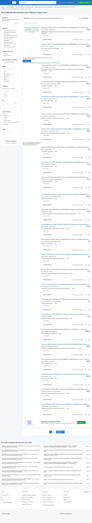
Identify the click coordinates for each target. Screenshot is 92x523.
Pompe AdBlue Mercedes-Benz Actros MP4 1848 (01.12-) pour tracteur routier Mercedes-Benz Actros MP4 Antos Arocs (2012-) (21, 451)
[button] (85, 39)
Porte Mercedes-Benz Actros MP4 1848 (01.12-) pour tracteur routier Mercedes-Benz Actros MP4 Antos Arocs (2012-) (20, 467)
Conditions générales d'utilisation (29, 495)
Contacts (3, 499)
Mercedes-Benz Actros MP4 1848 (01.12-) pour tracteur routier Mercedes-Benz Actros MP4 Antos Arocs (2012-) (21, 475)
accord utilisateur (56, 62)
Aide (2, 497)
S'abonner (27, 61)
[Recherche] (20, 2)
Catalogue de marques (27, 504)
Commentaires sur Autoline (27, 501)
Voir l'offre (81, 422)
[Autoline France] (5, 2)
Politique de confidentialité (27, 497)
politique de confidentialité (43, 62)
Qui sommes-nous (5, 495)
